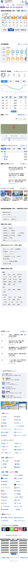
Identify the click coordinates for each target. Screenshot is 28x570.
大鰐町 (14, 281)
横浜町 (14, 299)
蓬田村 (4, 279)
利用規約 (8, 557)
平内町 (14, 276)
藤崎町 (10, 281)
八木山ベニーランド (14, 251)
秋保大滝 (18, 256)
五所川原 (6, 156)
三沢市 (14, 297)
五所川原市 (19, 274)
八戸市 (4, 297)
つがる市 (5, 276)
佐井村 (4, 291)
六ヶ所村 (5, 302)
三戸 (5, 154)
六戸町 (9, 299)
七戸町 (4, 299)
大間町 (9, 289)
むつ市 (4, 289)
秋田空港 (19, 235)
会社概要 (3, 557)
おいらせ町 (11, 302)
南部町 (9, 304)
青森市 (4, 274)
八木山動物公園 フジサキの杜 (9, 256)
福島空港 (5, 228)
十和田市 (9, 297)
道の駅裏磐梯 (17, 249)
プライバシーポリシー (15, 557)
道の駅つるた (14, 219)
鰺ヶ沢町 (15, 279)
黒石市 (14, 274)
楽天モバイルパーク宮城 (8, 249)
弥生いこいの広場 (6, 214)
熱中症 (3, 51)
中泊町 (14, 284)
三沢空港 (10, 237)
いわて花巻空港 (21, 232)
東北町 (18, 299)
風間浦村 (19, 289)
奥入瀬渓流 (5, 251)
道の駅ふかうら (6, 219)
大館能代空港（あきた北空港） (9, 235)
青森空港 (10, 228)
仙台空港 (5, 237)
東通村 (14, 289)
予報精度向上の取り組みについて (14, 535)
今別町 (19, 276)
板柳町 (4, 284)
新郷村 (18, 304)
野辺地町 (20, 297)
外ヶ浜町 (9, 279)
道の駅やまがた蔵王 (7, 263)
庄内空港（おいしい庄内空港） (9, 232)
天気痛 (3, 55)
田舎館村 (20, 281)
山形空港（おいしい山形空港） (9, 230)
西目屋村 (5, 281)
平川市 (10, 276)
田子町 (4, 304)
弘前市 (9, 274)
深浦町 (20, 279)
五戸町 (21, 302)
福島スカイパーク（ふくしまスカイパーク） (12, 240)
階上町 (14, 304)
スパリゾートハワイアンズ (8, 253)
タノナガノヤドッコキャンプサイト (10, 216)
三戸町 (16, 302)
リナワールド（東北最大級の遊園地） (10, 261)
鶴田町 (9, 284)
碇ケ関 (5, 159)
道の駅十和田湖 (6, 258)
